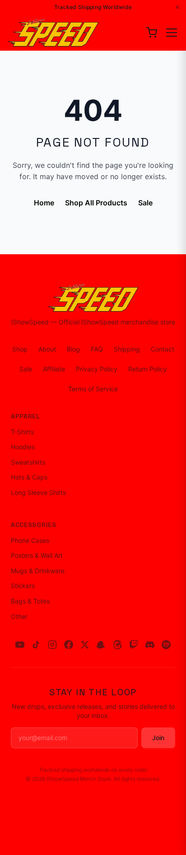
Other (19, 616)
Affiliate (54, 369)
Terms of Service (93, 389)
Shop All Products (96, 202)
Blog (73, 349)
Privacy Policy (96, 369)
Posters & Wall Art (37, 555)
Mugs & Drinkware (38, 571)
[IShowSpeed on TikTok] (36, 644)
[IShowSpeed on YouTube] (19, 644)
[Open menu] (171, 32)
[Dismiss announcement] (177, 7)
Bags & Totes (30, 601)
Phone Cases (30, 540)
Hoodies (23, 447)
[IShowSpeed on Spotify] (166, 644)
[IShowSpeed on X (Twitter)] (84, 644)
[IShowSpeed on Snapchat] (101, 644)
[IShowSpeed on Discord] (149, 644)
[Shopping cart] (151, 32)
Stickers (23, 585)
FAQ (97, 349)
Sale (145, 202)
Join (158, 737)
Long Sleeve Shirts (38, 492)
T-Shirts (22, 432)
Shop (20, 349)
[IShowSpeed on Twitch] (133, 644)
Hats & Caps (29, 477)
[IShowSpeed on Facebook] (68, 644)
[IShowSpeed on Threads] (117, 644)
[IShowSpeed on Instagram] (52, 644)
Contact (162, 349)
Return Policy (147, 369)
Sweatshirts (28, 462)
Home (44, 202)
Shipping (127, 349)
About (47, 349)
